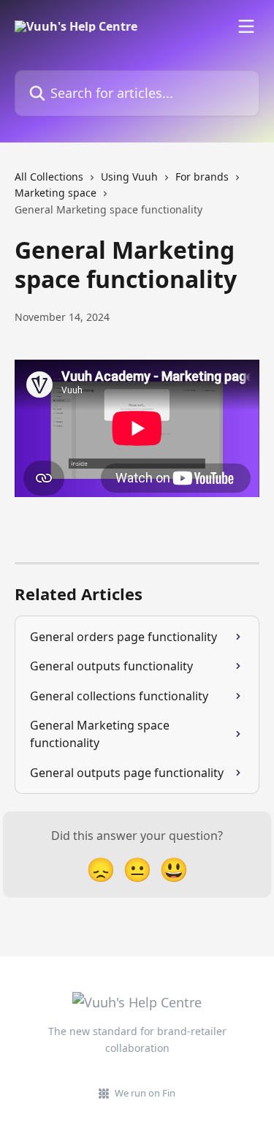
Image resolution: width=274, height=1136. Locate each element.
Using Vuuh (129, 176)
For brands (202, 176)
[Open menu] (246, 26)
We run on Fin (145, 1092)
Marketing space (55, 193)
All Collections (49, 176)
